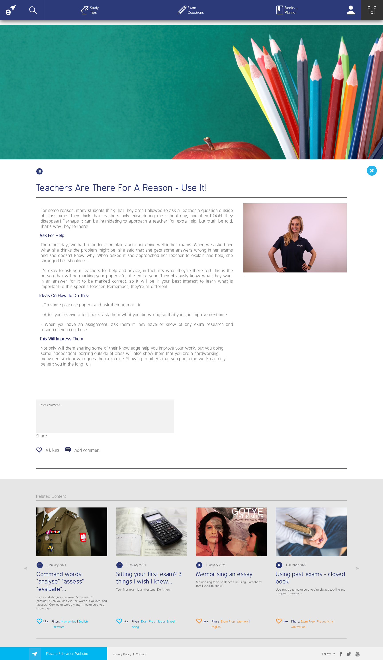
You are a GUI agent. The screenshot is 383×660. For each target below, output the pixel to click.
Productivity (325, 621)
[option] (71, 568)
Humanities (69, 621)
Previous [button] (25, 568)
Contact (141, 654)
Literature (58, 627)
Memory (243, 621)
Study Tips (94, 10)
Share (41, 436)
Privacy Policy (122, 654)
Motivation (298, 627)
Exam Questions (195, 10)
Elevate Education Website (66, 653)
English (83, 621)
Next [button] (357, 568)
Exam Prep (148, 621)
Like (45, 621)
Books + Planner (291, 10)
